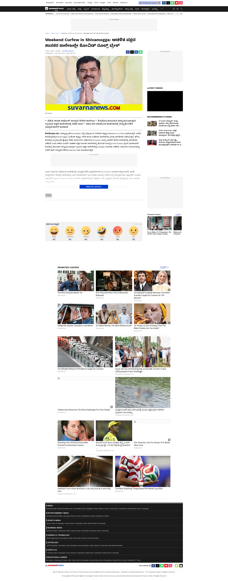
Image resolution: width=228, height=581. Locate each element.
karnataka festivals (115, 545)
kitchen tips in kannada (110, 553)
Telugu (89, 2)
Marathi (115, 2)
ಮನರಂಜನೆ (95, 9)
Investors (171, 572)
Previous (177, 13)
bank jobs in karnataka (80, 560)
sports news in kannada (54, 523)
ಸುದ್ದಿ (79, 9)
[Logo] (55, 9)
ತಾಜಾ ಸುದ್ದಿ (71, 9)
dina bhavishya (71, 545)
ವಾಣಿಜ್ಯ (155, 9)
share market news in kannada (77, 531)
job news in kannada (53, 560)
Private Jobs (66, 560)
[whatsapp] (172, 3)
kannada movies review (72, 516)
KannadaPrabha (79, 2)
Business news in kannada (55, 531)
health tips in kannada (93, 553)
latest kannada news (65, 508)
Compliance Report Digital (157, 572)
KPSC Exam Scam (139, 14)
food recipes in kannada (75, 553)
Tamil (96, 2)
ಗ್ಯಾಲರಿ (86, 9)
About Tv (68, 572)
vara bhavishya (83, 545)
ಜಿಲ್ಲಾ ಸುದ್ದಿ (129, 9)
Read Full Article (93, 187)
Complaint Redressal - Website (115, 572)
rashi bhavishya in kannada (55, 545)
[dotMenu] (162, 9)
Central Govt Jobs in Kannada (123, 560)
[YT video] (177, 3)
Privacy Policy (88, 572)
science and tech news (90, 538)
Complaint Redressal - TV (137, 572)
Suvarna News (68, 51)
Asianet (54, 565)
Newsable (59, 2)
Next (181, 13)
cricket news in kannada (73, 523)
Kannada (68, 2)
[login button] (174, 8)
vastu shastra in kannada (98, 545)
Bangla (102, 2)
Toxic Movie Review (102, 14)
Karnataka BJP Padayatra (156, 14)
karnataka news (79, 508)
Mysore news (104, 508)
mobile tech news (74, 538)
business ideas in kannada (99, 531)
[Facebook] (164, 3)
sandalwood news (88, 516)
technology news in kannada (56, 538)
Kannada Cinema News (54, 516)
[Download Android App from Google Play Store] (177, 565)
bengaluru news (92, 508)
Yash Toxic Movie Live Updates (82, 14)
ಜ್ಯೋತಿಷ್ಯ (105, 9)
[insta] (181, 3)
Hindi (109, 2)
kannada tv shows (102, 516)
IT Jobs (137, 560)
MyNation (123, 2)
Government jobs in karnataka (100, 560)
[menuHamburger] (177, 9)
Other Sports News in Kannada (94, 523)
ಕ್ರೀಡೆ (137, 9)
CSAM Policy (98, 572)
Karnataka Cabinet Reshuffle (121, 14)
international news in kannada (137, 508)
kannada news (51, 508)
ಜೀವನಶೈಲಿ (145, 9)
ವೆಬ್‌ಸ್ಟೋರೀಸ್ (117, 9)
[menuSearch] (182, 9)
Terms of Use (77, 572)
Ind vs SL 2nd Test (62, 14)
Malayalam (50, 2)
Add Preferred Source (148, 3)
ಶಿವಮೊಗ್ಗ (48, 195)
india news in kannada (118, 508)
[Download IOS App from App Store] (181, 565)
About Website (58, 572)
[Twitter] (168, 3)
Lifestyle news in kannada (55, 553)
